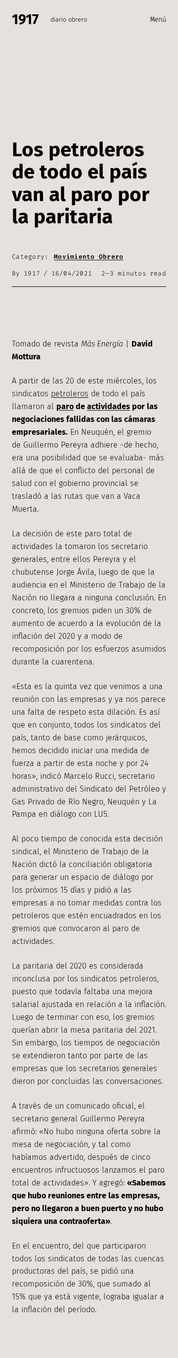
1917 (25, 19)
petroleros (70, 393)
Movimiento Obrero (88, 256)
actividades (108, 406)
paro (65, 406)
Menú (158, 19)
